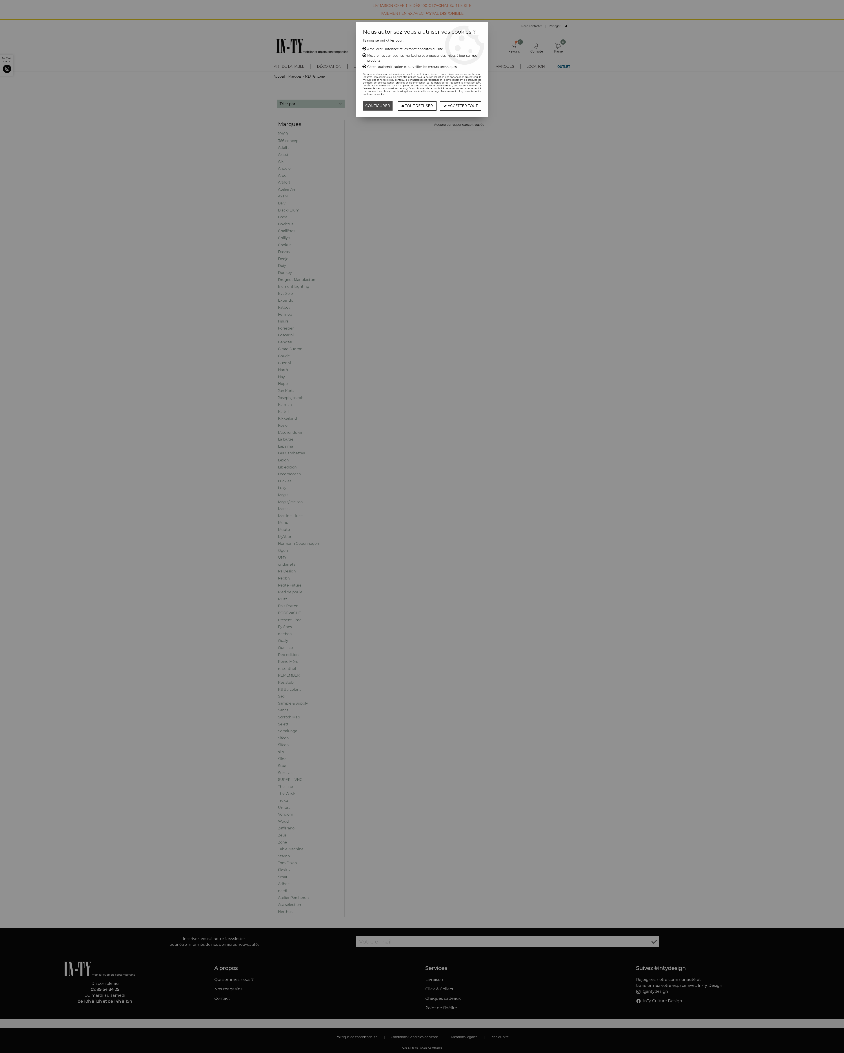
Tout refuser (418, 106)
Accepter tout (462, 106)
